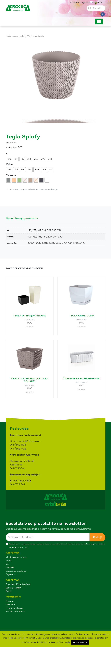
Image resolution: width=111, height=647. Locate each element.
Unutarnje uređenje (16, 570)
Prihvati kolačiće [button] (80, 642)
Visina (9, 164)
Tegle (21, 36)
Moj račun (97, 2)
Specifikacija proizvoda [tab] (22, 218)
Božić (8, 591)
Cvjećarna (11, 574)
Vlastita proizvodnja (16, 557)
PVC (28, 36)
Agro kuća (18, 10)
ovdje (67, 642)
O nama (74, 2)
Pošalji (97, 537)
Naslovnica (11, 36)
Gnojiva (10, 567)
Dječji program (13, 587)
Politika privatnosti (15, 611)
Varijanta (11, 174)
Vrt (7, 563)
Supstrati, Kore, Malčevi (18, 584)
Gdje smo (85, 2)
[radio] (9, 159)
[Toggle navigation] (99, 21)
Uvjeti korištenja (14, 607)
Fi (7, 153)
